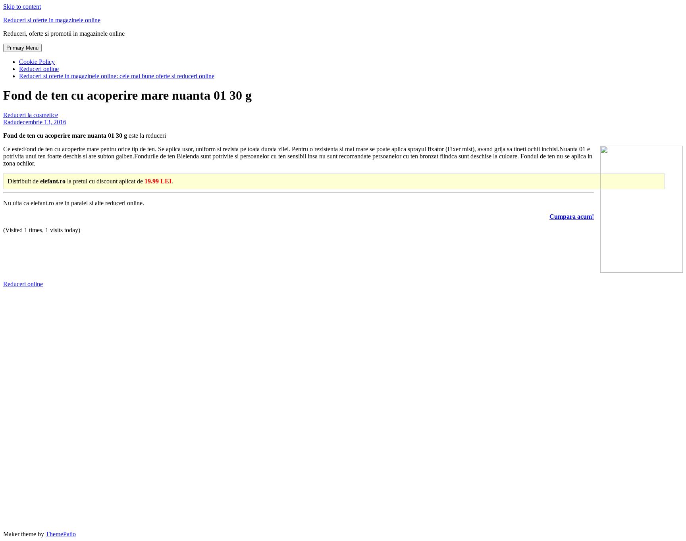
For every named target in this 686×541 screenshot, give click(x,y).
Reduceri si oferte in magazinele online (51, 20)
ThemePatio (61, 534)
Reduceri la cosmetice (30, 115)
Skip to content (22, 6)
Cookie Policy (37, 61)
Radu (10, 122)
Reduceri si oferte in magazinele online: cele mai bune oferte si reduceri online (116, 76)
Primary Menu (22, 48)
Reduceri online (39, 68)
